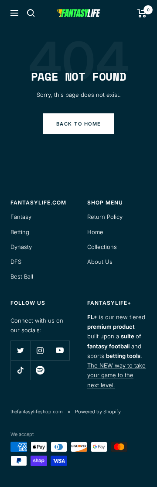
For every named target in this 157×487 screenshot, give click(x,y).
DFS (15, 261)
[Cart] (142, 13)
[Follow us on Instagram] (40, 350)
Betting (19, 231)
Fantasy (20, 216)
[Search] (31, 13)
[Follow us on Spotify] (40, 370)
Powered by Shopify (98, 412)
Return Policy (105, 216)
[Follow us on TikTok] (20, 370)
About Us (100, 261)
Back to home (78, 124)
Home (95, 231)
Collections (102, 246)
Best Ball (21, 276)
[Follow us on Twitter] (20, 350)
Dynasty (21, 246)
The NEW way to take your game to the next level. (116, 375)
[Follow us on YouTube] (59, 350)
